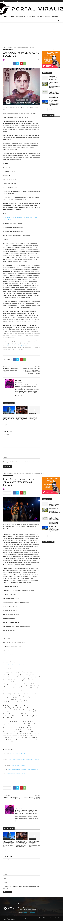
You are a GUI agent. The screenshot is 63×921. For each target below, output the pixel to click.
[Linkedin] (18, 395)
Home (4, 47)
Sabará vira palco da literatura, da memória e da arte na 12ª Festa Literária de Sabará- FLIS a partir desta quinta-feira (21, 418)
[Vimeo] (57, 1)
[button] (58, 20)
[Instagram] (53, 1)
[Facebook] (50, 1)
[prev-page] (4, 425)
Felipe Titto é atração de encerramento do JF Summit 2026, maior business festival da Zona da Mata (34, 418)
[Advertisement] (31, 33)
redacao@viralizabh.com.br (28, 912)
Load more (50, 109)
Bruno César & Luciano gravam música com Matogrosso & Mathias (11, 370)
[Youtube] (59, 1)
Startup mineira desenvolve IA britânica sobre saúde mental (54, 78)
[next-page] (6, 425)
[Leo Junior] (4, 60)
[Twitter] (55, 1)
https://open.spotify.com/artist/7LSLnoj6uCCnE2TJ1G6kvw (21, 345)
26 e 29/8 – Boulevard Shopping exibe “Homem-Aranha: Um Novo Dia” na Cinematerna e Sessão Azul (8, 418)
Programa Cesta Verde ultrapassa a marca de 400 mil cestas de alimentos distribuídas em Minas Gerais (54, 85)
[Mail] (21, 395)
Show (12, 49)
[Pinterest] (21, 63)
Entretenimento (10, 47)
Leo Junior (8, 59)
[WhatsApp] (24, 63)
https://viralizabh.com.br (20, 382)
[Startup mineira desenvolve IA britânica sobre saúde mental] (45, 78)
